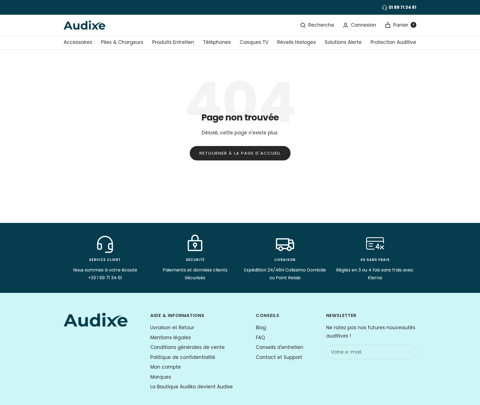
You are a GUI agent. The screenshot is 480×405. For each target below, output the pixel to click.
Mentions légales (170, 337)
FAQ (260, 337)
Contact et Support (279, 357)
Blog (261, 327)
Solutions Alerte (343, 42)
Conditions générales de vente (187, 347)
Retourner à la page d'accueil (240, 153)
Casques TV (254, 42)
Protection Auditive (393, 42)
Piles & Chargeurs (122, 42)
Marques (160, 377)
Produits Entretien (173, 42)
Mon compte (165, 367)
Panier (403, 25)
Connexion (363, 25)
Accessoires (78, 42)
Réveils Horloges (296, 42)
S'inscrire (400, 352)
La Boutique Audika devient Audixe (191, 386)
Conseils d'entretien (279, 347)
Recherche (321, 25)
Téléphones (217, 42)
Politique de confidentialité (182, 357)
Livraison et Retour (172, 327)
